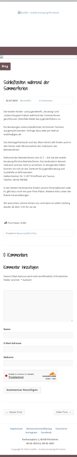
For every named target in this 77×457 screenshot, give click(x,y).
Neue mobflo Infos (27, 233)
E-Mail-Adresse (12, 343)
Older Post (63, 412)
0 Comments (36, 101)
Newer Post (14, 412)
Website (8, 357)
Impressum (16, 428)
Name (7, 329)
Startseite (61, 428)
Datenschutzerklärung (39, 428)
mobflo (27, 100)
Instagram (31, 432)
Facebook (46, 432)
